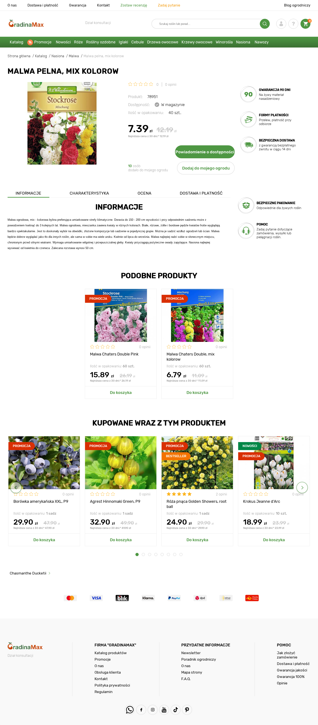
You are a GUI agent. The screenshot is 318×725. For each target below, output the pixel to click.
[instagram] (153, 710)
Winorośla (224, 42)
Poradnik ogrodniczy (198, 659)
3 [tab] (149, 554)
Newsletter (191, 653)
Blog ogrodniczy (297, 5)
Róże (78, 42)
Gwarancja (77, 5)
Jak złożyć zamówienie (287, 655)
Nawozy (262, 42)
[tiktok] (175, 710)
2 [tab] (143, 554)
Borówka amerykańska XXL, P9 (40, 501)
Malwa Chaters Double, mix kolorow (191, 356)
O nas (12, 5)
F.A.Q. (186, 679)
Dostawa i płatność (42, 5)
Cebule (137, 42)
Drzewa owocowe (162, 42)
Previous (16, 487)
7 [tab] (174, 554)
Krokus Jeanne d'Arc (261, 501)
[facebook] (141, 710)
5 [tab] (162, 554)
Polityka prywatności (112, 685)
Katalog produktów (111, 653)
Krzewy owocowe (196, 42)
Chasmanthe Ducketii (28, 573)
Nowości (63, 42)
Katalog (16, 42)
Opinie (282, 683)
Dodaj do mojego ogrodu (206, 168)
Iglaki (123, 42)
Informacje (28, 193)
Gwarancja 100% (291, 676)
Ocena (144, 193)
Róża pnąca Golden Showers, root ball (196, 503)
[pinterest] (187, 710)
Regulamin (103, 692)
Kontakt (103, 5)
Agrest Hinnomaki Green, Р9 (115, 501)
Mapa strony (191, 672)
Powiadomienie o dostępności (204, 151)
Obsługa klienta (108, 672)
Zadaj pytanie (169, 5)
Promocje (42, 42)
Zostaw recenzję (133, 5)
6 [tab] (168, 554)
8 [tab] (181, 554)
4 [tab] (155, 554)
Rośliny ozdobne (101, 42)
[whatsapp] (130, 710)
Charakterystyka (89, 193)
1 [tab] (137, 554)
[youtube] (164, 710)
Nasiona (243, 42)
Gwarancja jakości (292, 670)
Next (302, 487)
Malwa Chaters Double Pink (114, 354)
